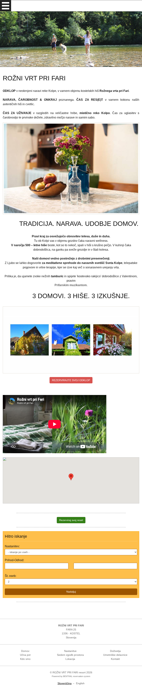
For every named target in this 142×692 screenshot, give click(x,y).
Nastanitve (70, 650)
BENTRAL (67, 676)
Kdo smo (25, 658)
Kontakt (115, 658)
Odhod (18, 560)
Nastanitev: (12, 546)
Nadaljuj (71, 591)
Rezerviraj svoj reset (71, 520)
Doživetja (115, 650)
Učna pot (25, 654)
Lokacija (70, 658)
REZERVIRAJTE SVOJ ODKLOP (71, 380)
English (80, 683)
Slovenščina (65, 683)
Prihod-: (14, 560)
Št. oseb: (10, 575)
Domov (25, 650)
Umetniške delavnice (115, 654)
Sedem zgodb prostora (70, 654)
